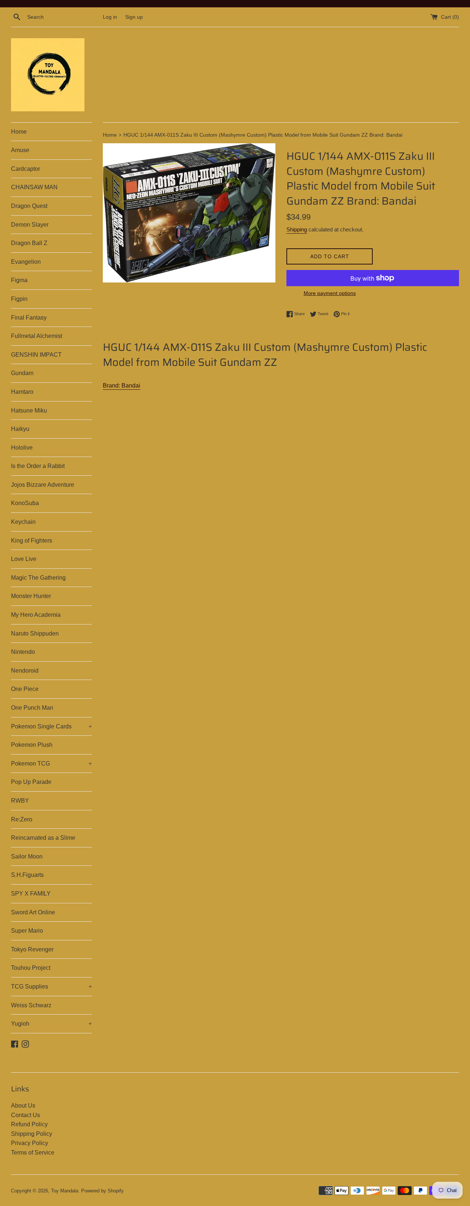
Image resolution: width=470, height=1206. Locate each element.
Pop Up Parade (31, 782)
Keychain (23, 522)
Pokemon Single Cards (51, 726)
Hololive (22, 447)
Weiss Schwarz (31, 1005)
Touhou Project (30, 968)
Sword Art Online (33, 912)
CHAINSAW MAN (34, 187)
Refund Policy (29, 1124)
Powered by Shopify (102, 1191)
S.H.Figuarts (27, 875)
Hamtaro (22, 392)
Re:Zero (21, 819)
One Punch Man (32, 708)
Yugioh (51, 1023)
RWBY (20, 801)
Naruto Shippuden (35, 633)
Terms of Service (32, 1152)
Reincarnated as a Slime (43, 838)
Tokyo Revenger (32, 949)
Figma (19, 280)
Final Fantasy (29, 317)
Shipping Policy (31, 1134)
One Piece (25, 689)
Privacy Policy (29, 1143)
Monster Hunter (31, 596)
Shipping (296, 229)
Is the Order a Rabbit (38, 466)
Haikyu (20, 429)
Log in (110, 17)
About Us (23, 1105)
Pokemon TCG (51, 763)
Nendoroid (25, 670)
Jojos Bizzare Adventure (42, 485)
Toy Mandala (64, 1191)
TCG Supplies (51, 986)
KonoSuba (25, 503)
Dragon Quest (29, 206)
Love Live (23, 559)
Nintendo (23, 652)
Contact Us (25, 1115)
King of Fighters (31, 540)
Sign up (134, 17)
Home (19, 132)
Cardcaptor (25, 169)
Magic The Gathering (38, 578)
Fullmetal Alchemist (36, 336)
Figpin (19, 299)
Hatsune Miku (29, 410)
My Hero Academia (36, 615)
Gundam (22, 373)
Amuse (20, 150)
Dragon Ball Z (29, 243)
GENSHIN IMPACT (36, 355)
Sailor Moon (27, 856)
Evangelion (26, 262)
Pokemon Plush (32, 745)
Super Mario (27, 931)
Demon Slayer (29, 225)
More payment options (330, 293)
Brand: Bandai (121, 385)
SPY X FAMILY (31, 893)
